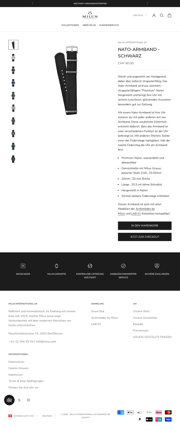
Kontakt (138, 324)
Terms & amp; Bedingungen (26, 381)
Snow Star (97, 311)
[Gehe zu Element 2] (13, 58)
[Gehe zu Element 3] (13, 70)
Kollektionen (70, 25)
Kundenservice (109, 25)
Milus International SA (132, 42)
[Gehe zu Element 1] (13, 45)
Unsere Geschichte (145, 318)
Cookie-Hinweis (18, 368)
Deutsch (138, 15)
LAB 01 (136, 214)
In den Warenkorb (144, 225)
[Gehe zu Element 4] (13, 83)
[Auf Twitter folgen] (19, 400)
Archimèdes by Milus (104, 318)
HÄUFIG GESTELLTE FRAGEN (152, 337)
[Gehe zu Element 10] (13, 159)
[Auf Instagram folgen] (28, 400)
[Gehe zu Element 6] (13, 108)
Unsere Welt (141, 311)
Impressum (15, 375)
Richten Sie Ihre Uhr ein (23, 388)
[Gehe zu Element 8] (13, 134)
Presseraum (140, 330)
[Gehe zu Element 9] (13, 146)
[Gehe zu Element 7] (13, 121)
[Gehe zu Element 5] (13, 96)
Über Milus (89, 25)
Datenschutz (16, 362)
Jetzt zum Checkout (144, 237)
